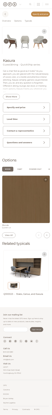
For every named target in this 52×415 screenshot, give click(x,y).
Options (17, 21)
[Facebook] (10, 341)
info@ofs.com (8, 359)
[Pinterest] (26, 341)
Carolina (6, 390)
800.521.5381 (8, 352)
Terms (5, 409)
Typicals (28, 21)
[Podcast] (36, 341)
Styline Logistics (9, 403)
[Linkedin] (15, 341)
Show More (11, 96)
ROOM (6, 394)
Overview (6, 21)
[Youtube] (31, 341)
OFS (5, 385)
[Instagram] (4, 341)
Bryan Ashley (8, 398)
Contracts (26, 409)
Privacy (15, 409)
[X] (20, 341)
